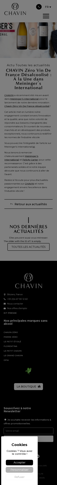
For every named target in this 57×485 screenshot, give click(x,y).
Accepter (19, 462)
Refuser (19, 477)
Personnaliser (19, 469)
